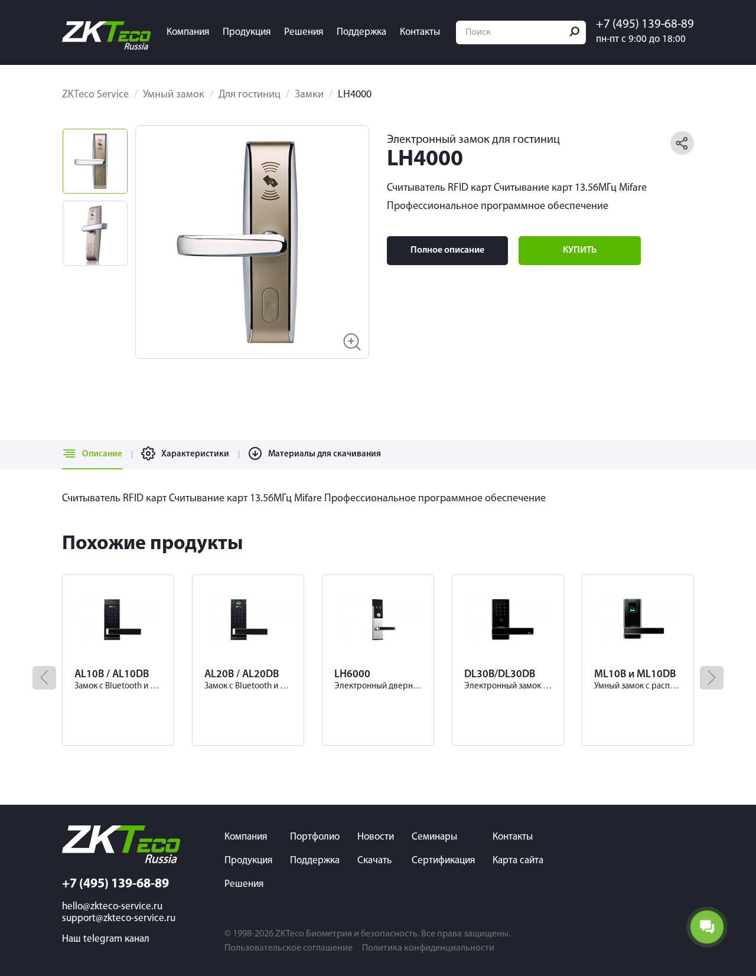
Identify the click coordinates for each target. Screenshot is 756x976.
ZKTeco (289, 934)
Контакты (420, 32)
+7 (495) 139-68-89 (645, 25)
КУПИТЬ (580, 250)
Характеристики (195, 454)
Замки (309, 95)
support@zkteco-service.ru (118, 918)
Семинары (434, 837)
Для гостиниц (250, 95)
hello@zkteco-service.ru (112, 907)
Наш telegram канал (105, 939)
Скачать (374, 861)
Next (339, 242)
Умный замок (173, 95)
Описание (102, 454)
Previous (165, 242)
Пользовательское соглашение (288, 948)
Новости (375, 837)
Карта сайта (518, 861)
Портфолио (315, 837)
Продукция (247, 32)
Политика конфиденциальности (428, 948)
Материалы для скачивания (324, 454)
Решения (303, 32)
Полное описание (447, 250)
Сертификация (443, 861)
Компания (188, 32)
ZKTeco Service (95, 95)
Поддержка (361, 32)
